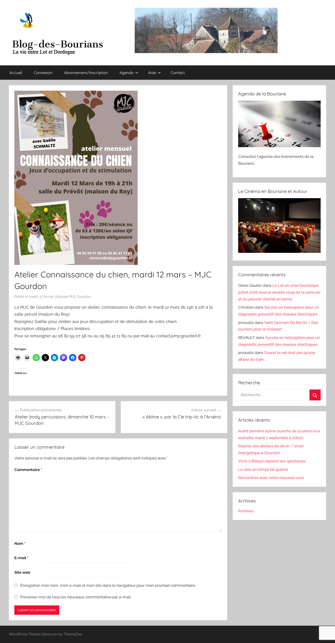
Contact (178, 72)
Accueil (15, 72)
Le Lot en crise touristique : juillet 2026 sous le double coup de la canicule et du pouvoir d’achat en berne (279, 292)
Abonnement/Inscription (86, 72)
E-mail (21, 558)
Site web (22, 572)
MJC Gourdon (80, 297)
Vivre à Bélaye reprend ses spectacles (272, 461)
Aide (152, 72)
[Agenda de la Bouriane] (279, 145)
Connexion (43, 72)
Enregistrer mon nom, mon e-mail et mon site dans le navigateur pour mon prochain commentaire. (108, 585)
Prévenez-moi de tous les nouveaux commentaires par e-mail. (75, 597)
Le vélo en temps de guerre (263, 469)
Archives (245, 511)
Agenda (126, 72)
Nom (20, 543)
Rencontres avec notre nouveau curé (271, 477)
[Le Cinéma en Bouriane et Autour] (279, 251)
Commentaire (28, 469)
